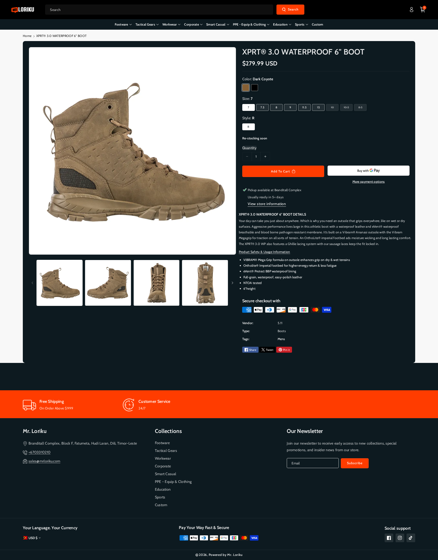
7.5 (262, 107)
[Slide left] (32, 283)
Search (293, 9)
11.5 (304, 107)
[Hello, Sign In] (411, 9)
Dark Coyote (245, 87)
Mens (281, 339)
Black (254, 87)
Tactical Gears (166, 450)
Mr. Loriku (35, 431)
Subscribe (354, 463)
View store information (267, 204)
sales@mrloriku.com (44, 461)
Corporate (163, 466)
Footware (162, 443)
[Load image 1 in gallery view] (59, 283)
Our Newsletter (305, 431)
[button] (423, 9)
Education (163, 489)
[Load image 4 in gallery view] (205, 283)
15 (318, 107)
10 (333, 108)
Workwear (163, 458)
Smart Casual (165, 474)
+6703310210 (39, 452)
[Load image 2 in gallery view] (108, 283)
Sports (160, 497)
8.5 (361, 108)
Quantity (249, 148)
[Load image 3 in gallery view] (156, 283)
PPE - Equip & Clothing (173, 481)
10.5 (347, 108)
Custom (161, 505)
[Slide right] (232, 283)
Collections (168, 431)
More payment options (368, 182)
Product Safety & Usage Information (264, 252)
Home (27, 36)
